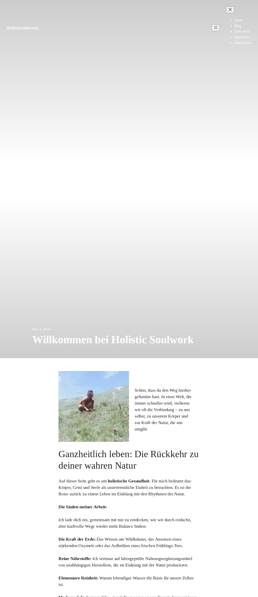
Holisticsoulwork (22, 27)
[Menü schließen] (230, 9)
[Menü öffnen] (216, 27)
